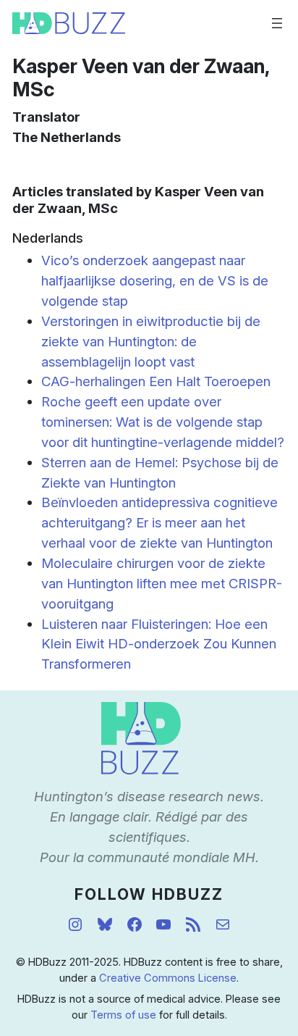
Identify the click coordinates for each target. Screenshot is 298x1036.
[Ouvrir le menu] (277, 23)
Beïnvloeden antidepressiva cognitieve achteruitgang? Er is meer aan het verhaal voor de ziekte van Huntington (159, 522)
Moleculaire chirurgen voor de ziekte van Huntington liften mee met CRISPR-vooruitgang (161, 583)
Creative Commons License (168, 978)
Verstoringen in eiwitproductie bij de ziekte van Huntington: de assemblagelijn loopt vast (150, 341)
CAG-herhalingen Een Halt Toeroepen (156, 381)
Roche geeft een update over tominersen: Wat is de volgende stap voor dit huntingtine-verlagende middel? (162, 421)
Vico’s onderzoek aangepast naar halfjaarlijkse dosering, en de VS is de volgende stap (154, 280)
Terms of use (123, 1015)
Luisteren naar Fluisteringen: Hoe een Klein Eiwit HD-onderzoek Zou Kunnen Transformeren (158, 644)
